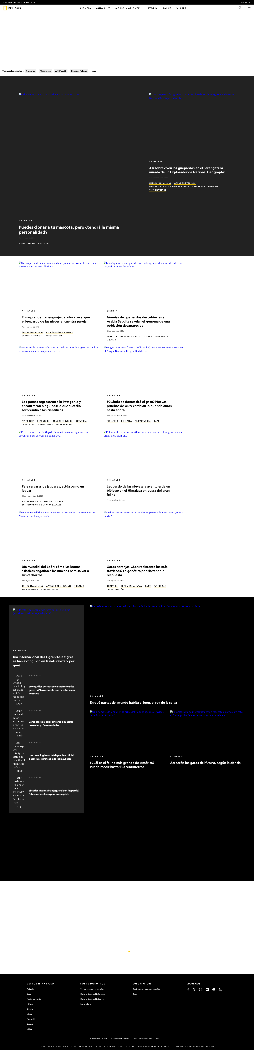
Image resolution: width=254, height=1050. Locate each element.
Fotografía (31, 1019)
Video (29, 1029)
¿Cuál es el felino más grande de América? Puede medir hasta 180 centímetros (122, 765)
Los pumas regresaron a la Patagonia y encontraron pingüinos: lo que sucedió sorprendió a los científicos (51, 406)
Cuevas (148, 336)
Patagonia (28, 421)
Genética (112, 336)
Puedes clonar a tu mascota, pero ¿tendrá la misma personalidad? (69, 229)
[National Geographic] (5, 8)
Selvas (59, 501)
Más (94, 71)
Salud (29, 994)
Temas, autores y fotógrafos (92, 989)
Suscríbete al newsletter (19, 2)
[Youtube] (213, 990)
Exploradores (85, 1004)
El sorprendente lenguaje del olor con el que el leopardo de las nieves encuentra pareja (56, 319)
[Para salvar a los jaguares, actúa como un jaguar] (59, 453)
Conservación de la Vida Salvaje (41, 505)
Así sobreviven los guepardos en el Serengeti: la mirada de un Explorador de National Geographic (187, 170)
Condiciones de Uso (98, 1038)
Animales (30, 71)
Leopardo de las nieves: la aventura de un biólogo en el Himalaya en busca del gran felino (138, 490)
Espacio (30, 1024)
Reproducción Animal (59, 332)
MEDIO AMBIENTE (31, 501)
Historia (30, 1004)
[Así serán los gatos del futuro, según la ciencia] (207, 731)
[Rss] (220, 990)
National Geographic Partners (92, 994)
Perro (31, 243)
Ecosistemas (45, 424)
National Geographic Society (92, 999)
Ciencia (112, 311)
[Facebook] (188, 990)
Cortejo (79, 586)
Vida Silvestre (157, 190)
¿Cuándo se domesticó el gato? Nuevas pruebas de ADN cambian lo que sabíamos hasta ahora (139, 406)
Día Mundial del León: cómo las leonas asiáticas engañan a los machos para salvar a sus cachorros (55, 571)
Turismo (213, 186)
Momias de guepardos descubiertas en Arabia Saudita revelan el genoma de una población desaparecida (138, 321)
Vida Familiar (30, 589)
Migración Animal (160, 183)
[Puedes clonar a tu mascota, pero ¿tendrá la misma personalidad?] (80, 154)
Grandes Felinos (79, 71)
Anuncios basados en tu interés (146, 1038)
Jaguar (48, 501)
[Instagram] (200, 990)
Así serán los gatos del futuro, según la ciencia (205, 763)
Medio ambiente (34, 999)
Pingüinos (43, 421)
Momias (111, 340)
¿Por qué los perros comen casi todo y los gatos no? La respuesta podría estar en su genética (52, 690)
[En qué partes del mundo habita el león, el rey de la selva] (167, 648)
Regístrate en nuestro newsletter (147, 989)
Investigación (53, 336)
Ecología (81, 421)
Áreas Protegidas (185, 183)
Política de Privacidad (120, 1038)
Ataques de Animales (59, 586)
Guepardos (198, 186)
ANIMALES (60, 71)
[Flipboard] (207, 990)
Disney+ (245, 2)
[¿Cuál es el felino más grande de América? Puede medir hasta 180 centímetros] (127, 731)
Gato (22, 243)
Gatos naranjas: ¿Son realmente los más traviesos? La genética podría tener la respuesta (137, 571)
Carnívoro (28, 424)
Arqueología (143, 421)
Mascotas (44, 243)
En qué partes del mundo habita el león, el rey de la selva (133, 702)
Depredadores (64, 424)
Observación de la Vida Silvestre (169, 186)
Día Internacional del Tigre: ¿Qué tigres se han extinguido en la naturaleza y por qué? (44, 661)
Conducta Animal (32, 332)
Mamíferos (45, 71)
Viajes (29, 1014)
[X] (194, 990)
